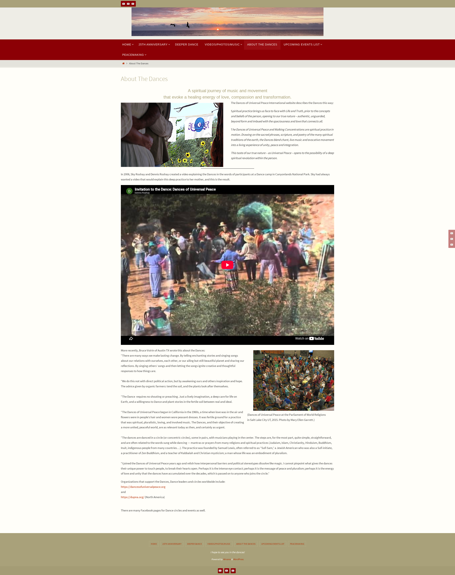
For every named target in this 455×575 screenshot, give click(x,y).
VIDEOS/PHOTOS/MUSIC (219, 544)
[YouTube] (124, 4)
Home (154, 544)
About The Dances (246, 544)
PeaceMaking (297, 544)
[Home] (123, 63)
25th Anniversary (171, 544)
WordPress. (238, 559)
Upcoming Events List (272, 544)
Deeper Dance (194, 544)
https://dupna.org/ (132, 497)
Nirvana (227, 559)
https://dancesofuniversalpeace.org (143, 487)
